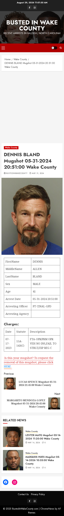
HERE (7, 366)
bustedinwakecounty (16, 173)
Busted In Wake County (32, 25)
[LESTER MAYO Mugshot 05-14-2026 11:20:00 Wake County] (13, 437)
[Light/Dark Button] (54, 47)
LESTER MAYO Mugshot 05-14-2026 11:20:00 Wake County (43, 436)
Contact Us (23, 494)
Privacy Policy (38, 494)
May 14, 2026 (34, 443)
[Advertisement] (32, 106)
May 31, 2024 (38, 173)
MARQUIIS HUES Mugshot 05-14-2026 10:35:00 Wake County (42, 460)
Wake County (11, 147)
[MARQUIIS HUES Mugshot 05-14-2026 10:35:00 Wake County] (13, 460)
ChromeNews (47, 508)
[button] (3, 48)
